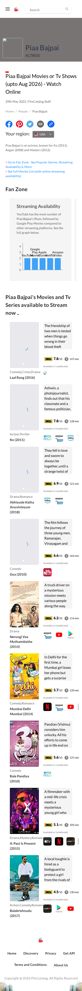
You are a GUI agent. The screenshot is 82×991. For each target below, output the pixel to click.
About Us (61, 965)
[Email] (40, 124)
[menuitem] (12, 955)
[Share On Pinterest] (19, 124)
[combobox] (43, 134)
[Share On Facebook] (8, 124)
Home (9, 111)
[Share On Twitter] (29, 124)
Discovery (30, 953)
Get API (69, 953)
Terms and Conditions (30, 965)
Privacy (50, 953)
